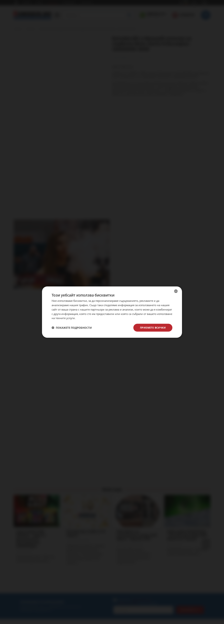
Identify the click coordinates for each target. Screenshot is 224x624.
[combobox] (176, 291)
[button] (72, 328)
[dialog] (112, 312)
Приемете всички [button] (153, 327)
